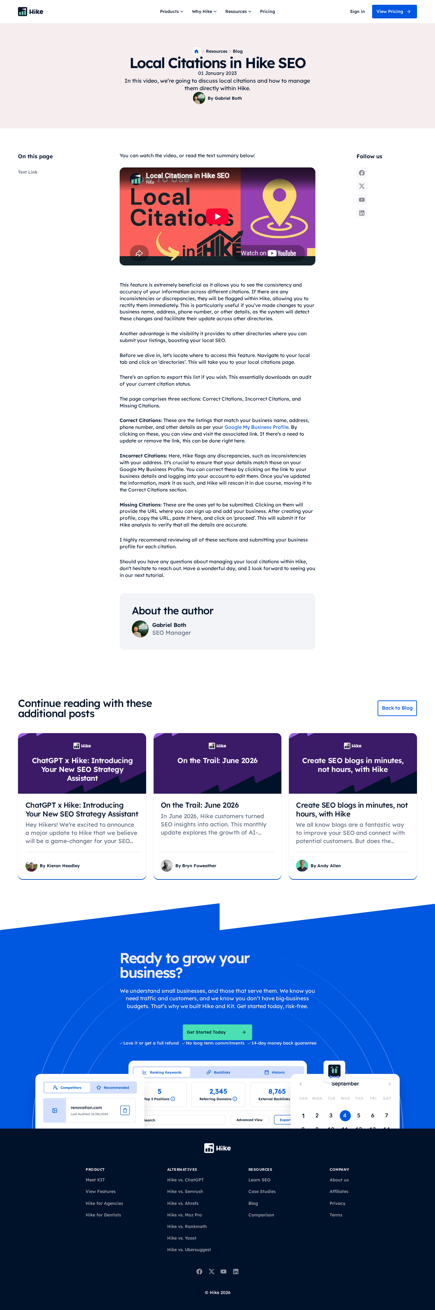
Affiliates (339, 1191)
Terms (336, 1214)
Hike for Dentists (103, 1214)
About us (339, 1179)
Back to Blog (397, 708)
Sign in (357, 11)
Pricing (267, 11)
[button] (172, 11)
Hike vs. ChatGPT (185, 1179)
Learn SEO (259, 1179)
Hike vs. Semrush (185, 1191)
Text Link (28, 172)
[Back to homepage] (31, 11)
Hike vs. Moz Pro (184, 1214)
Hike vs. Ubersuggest (189, 1249)
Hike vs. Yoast (181, 1238)
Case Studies (262, 1191)
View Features (101, 1191)
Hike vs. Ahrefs (182, 1203)
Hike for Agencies (104, 1203)
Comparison (261, 1214)
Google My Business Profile (257, 427)
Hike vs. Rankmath (187, 1226)
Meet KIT (95, 1179)
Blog (238, 51)
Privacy (337, 1203)
